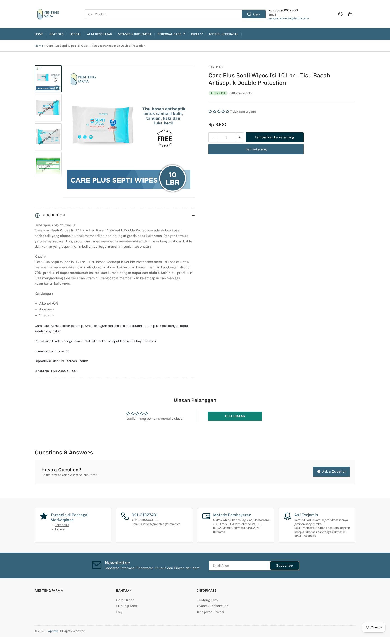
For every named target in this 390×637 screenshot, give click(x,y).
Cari (256, 14)
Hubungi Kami (127, 606)
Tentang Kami (207, 600)
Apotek (53, 631)
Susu (195, 34)
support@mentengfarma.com (289, 18)
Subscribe (284, 565)
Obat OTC (56, 34)
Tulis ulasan (234, 416)
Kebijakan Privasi (210, 612)
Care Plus (216, 67)
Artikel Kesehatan (224, 34)
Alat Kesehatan (99, 34)
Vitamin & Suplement (134, 34)
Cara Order (125, 600)
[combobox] (175, 14)
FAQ (119, 612)
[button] (219, 111)
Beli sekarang (256, 149)
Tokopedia (62, 525)
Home (39, 34)
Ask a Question (333, 471)
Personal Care (169, 34)
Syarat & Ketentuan (212, 606)
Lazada (60, 529)
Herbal (75, 34)
